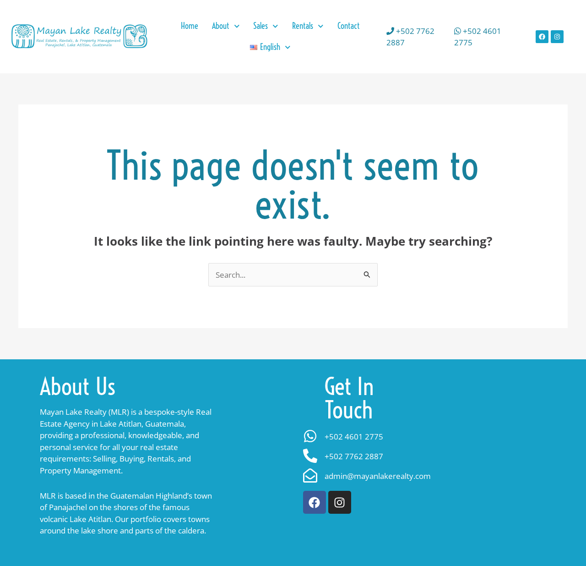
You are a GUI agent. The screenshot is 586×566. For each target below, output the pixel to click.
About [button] (220, 26)
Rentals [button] (302, 26)
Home (189, 26)
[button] (270, 47)
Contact (348, 26)
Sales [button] (260, 26)
